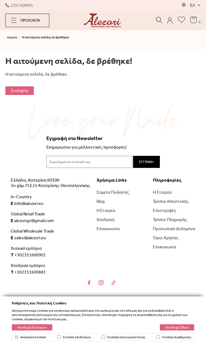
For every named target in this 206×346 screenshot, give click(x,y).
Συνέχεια (19, 90)
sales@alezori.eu (28, 237)
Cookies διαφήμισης (176, 337)
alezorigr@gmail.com (32, 220)
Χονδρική (106, 219)
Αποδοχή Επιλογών (32, 327)
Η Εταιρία (106, 210)
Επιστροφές (164, 210)
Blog (101, 201)
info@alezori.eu (27, 203)
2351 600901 (22, 5)
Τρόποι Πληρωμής (170, 219)
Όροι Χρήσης (165, 237)
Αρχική (12, 37)
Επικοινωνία (108, 228)
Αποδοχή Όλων (177, 327)
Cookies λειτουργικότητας (126, 337)
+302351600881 (28, 272)
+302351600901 (28, 254)
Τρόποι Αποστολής (171, 201)
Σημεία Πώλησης (113, 192)
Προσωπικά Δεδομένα (174, 228)
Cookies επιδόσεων (77, 337)
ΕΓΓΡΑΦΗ (146, 162)
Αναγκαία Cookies (33, 337)
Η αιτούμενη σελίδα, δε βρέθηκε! (45, 37)
